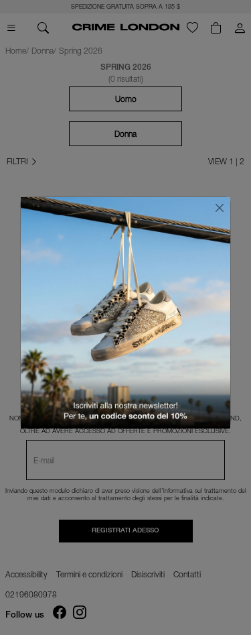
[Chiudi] (219, 208)
